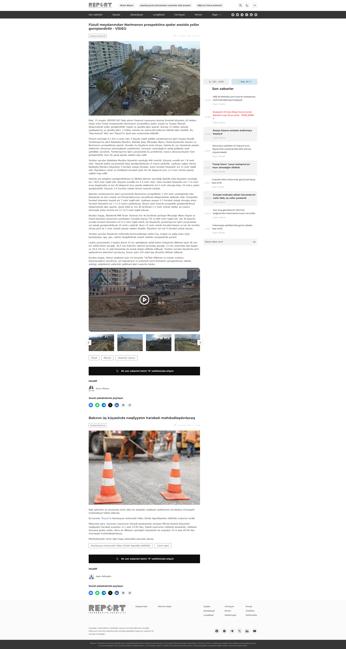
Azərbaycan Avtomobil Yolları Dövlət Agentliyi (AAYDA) (120, 545)
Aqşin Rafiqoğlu (103, 576)
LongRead (209, 615)
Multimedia (251, 615)
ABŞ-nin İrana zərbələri (209, 5)
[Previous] (88, 342)
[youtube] (255, 14)
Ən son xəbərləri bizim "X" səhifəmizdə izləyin (147, 371)
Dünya (249, 606)
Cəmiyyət (229, 606)
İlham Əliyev (126, 5)
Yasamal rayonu (126, 357)
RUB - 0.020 (218, 81)
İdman (228, 611)
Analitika (250, 611)
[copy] (130, 405)
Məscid (107, 357)
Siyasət (207, 606)
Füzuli (94, 357)
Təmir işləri (163, 545)
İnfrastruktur (97, 36)
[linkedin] (251, 14)
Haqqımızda (141, 606)
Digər (215, 14)
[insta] (237, 14)
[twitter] (246, 14)
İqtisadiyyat (209, 611)
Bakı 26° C (246, 81)
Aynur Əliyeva (102, 388)
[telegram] (242, 14)
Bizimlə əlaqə (164, 606)
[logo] (100, 5)
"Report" (105, 518)
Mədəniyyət (230, 615)
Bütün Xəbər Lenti (214, 242)
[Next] (200, 342)
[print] (123, 405)
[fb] (232, 14)
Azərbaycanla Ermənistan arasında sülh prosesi (165, 5)
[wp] (97, 405)
